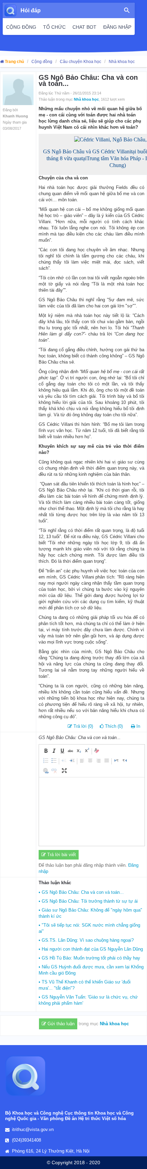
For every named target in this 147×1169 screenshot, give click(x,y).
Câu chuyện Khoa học (80, 61)
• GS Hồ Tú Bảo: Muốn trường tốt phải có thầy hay (89, 958)
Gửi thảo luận (60, 1023)
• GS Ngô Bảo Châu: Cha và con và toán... (81, 892)
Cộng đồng (41, 61)
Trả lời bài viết (61, 854)
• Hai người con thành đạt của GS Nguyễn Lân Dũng (91, 949)
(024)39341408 (26, 1140)
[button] (46, 750)
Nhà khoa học (122, 61)
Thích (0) (113, 726)
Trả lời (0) (82, 726)
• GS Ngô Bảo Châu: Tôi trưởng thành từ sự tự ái (88, 901)
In (138, 726)
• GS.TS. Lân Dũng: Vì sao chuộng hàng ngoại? (86, 940)
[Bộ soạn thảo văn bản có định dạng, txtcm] (92, 811)
